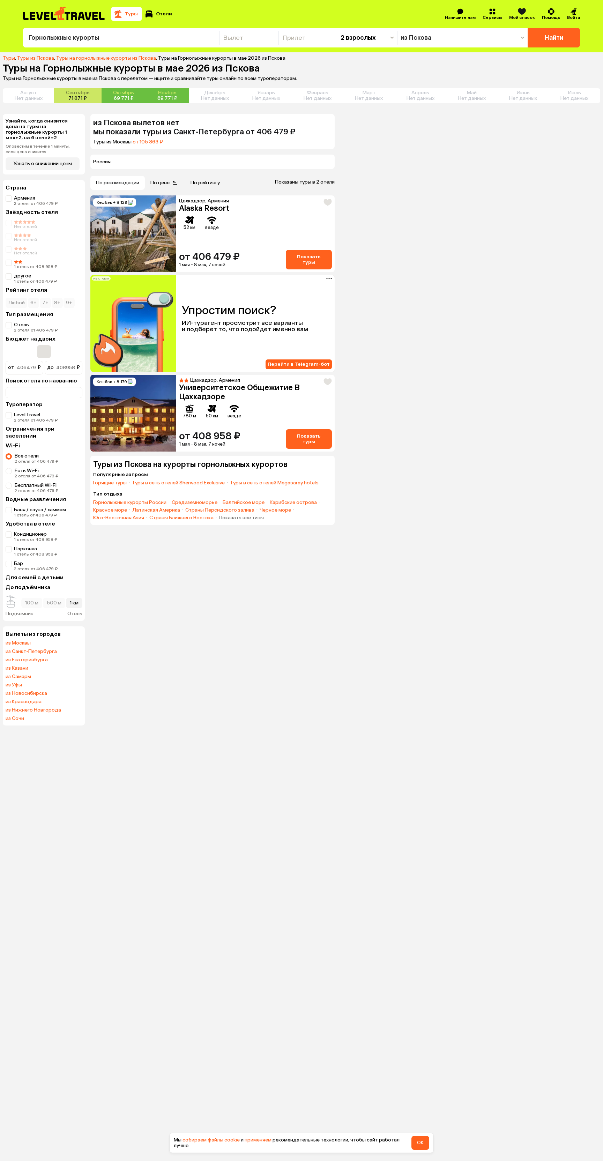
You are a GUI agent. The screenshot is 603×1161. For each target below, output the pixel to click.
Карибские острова (293, 502)
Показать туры (309, 259)
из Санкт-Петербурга (31, 651)
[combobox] (121, 38)
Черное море (275, 510)
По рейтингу (205, 183)
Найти (554, 38)
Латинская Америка (156, 510)
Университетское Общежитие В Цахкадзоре (239, 392)
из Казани (17, 668)
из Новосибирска (26, 693)
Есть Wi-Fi (27, 471)
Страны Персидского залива (219, 510)
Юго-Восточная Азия (118, 518)
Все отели (27, 456)
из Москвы (18, 643)
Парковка (25, 549)
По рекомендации (117, 183)
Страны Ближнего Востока (181, 518)
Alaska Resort (204, 208)
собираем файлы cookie (211, 1140)
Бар (18, 563)
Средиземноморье (194, 502)
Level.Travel (27, 415)
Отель (21, 325)
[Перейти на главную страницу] (64, 14)
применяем (258, 1140)
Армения (24, 198)
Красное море (110, 510)
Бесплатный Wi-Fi (36, 485)
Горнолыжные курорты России (129, 502)
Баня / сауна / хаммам (40, 510)
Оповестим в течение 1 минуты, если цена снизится (38, 149)
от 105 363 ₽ (148, 142)
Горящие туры (110, 483)
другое (22, 276)
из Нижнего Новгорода (33, 710)
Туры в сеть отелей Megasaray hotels (274, 483)
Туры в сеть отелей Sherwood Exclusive (178, 483)
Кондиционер (30, 534)
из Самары (18, 676)
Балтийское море (244, 502)
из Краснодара (24, 702)
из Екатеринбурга (27, 660)
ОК (420, 1143)
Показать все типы (241, 518)
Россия (102, 162)
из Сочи (15, 718)
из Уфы (14, 685)
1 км (74, 603)
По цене (160, 183)
